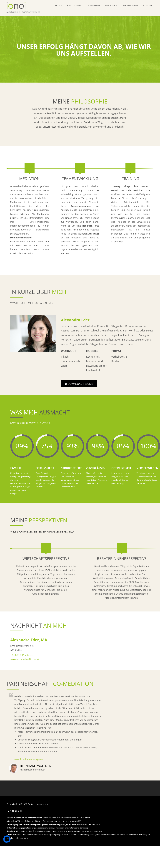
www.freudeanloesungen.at (28, 759)
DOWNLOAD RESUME (80, 384)
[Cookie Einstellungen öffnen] (7, 842)
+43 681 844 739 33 (21, 655)
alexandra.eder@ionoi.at (24, 659)
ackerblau (43, 804)
